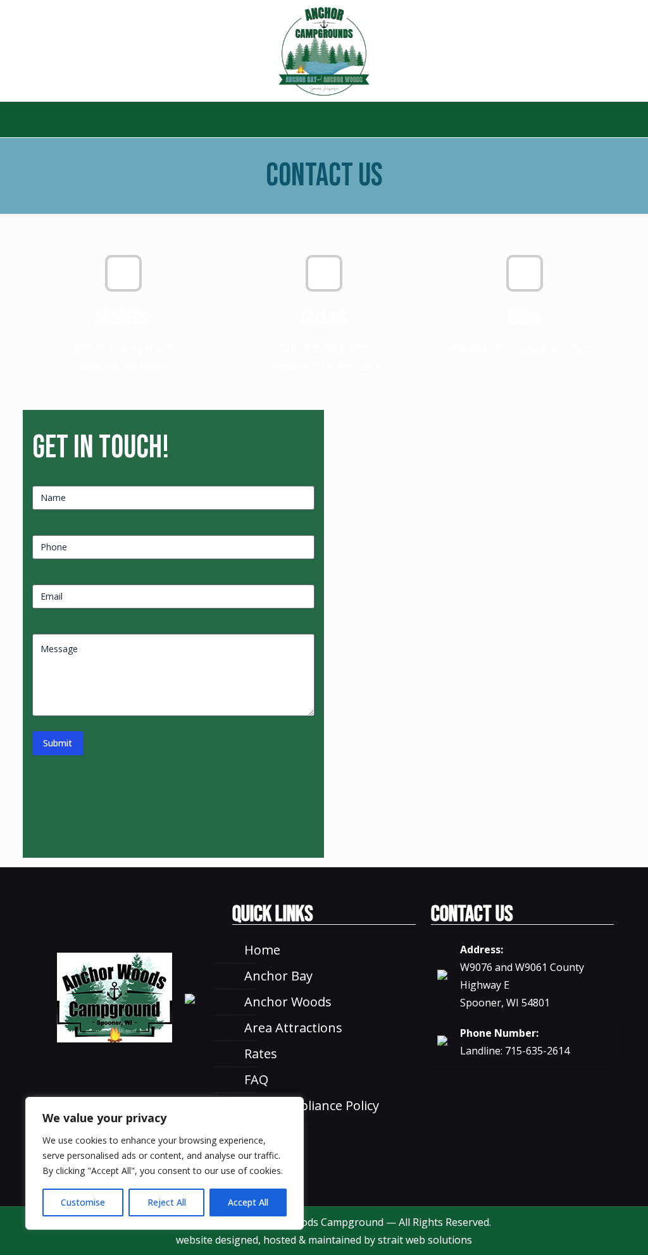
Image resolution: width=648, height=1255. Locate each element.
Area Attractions (293, 1027)
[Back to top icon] (587, 1229)
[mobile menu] (11, 119)
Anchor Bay (278, 975)
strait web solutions (425, 1240)
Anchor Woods (288, 1001)
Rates (260, 1053)
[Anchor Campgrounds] (324, 50)
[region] (164, 1163)
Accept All (248, 1202)
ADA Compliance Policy (311, 1105)
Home (262, 949)
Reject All (166, 1202)
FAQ (256, 1079)
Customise (83, 1202)
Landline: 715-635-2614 (515, 1051)
